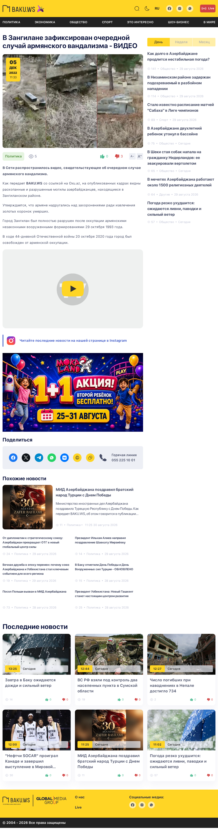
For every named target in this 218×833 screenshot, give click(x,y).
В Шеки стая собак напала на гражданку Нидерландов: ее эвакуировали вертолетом (174, 158)
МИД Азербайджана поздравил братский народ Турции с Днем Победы (108, 761)
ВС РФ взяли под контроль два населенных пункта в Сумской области (107, 685)
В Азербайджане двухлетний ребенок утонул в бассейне (174, 131)
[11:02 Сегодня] (181, 730)
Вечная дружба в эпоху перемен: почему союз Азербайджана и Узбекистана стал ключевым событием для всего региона (36, 569)
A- (132, 156)
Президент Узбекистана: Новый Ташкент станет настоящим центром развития (104, 594)
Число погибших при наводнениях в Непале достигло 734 (172, 685)
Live (211, 8)
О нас (80, 797)
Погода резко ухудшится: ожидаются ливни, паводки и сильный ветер (174, 209)
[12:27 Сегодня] (181, 654)
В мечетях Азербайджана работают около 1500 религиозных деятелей (180, 182)
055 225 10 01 (123, 460)
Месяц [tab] (204, 42)
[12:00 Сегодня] (37, 730)
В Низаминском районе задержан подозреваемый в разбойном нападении (179, 83)
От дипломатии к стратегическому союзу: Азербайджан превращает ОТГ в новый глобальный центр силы (33, 542)
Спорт (107, 22)
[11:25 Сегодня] (109, 730)
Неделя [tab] (181, 42)
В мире (209, 22)
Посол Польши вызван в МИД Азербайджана (34, 591)
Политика (11, 22)
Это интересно (140, 22)
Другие (164, 194)
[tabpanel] (181, 137)
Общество (78, 22)
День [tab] (158, 42)
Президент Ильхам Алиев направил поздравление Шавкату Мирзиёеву (100, 540)
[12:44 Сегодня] (109, 654)
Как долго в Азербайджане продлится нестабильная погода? (178, 56)
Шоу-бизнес (178, 22)
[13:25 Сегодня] (37, 654)
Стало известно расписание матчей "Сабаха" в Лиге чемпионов (180, 107)
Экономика (45, 22)
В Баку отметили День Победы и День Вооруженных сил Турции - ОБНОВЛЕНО (104, 567)
